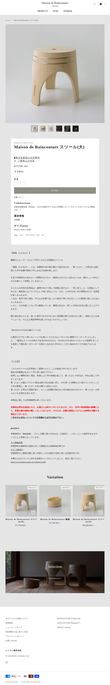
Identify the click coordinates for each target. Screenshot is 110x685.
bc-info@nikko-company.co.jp (17, 656)
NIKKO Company (64, 627)
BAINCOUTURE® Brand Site (68, 619)
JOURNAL (68, 11)
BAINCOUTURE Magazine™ (68, 623)
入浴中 (21, 235)
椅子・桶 (40, 235)
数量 (16, 179)
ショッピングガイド (14, 627)
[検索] (105, 4)
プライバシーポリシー (15, 636)
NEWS (55, 11)
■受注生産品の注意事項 (27, 158)
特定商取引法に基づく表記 (17, 632)
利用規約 (9, 623)
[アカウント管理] (94, 3)
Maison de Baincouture (24, 143)
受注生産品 (30, 235)
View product (55, 578)
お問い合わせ (11, 641)
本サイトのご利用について (17, 619)
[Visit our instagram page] (6, 662)
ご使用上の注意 (26, 161)
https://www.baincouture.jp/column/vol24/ (28, 462)
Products (43, 11)
